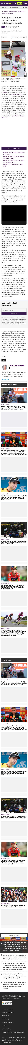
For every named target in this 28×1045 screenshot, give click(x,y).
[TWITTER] (10, 368)
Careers (4, 1025)
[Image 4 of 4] (23, 59)
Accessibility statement (7, 1022)
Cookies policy (5, 1019)
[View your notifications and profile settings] (15, 3)
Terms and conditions (7, 1009)
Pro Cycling (4, 11)
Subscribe (20, 3)
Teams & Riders (12, 11)
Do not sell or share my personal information (13, 1032)
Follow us (16, 37)
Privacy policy (5, 1015)
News (3, 27)
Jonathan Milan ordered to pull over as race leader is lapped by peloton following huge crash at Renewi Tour (15, 957)
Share (5, 37)
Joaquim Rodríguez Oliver (7, 13)
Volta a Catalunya (16, 94)
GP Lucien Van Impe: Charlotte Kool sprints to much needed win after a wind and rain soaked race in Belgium (14, 985)
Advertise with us (6, 1029)
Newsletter (23, 37)
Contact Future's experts (8, 1012)
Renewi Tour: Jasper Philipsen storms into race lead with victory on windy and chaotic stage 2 (15, 976)
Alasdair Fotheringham (13, 26)
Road (3, 360)
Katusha (4, 92)
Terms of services (19, 317)
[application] (14, 213)
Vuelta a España (14, 7)
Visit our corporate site (13, 998)
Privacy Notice (21, 319)
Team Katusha (21, 11)
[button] (26, 3)
